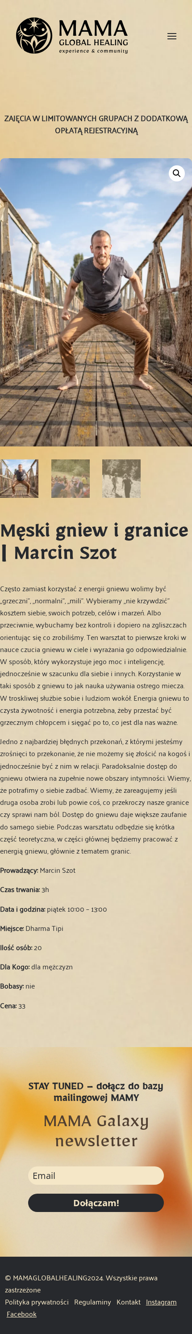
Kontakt (129, 1301)
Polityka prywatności (37, 1301)
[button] (177, 173)
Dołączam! (96, 1203)
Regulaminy (93, 1301)
